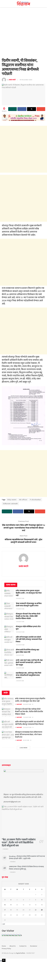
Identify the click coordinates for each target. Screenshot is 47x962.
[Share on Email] (41, 109)
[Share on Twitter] (31, 109)
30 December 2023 (26, 79)
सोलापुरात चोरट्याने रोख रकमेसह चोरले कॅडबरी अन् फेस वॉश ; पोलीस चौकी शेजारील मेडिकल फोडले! (28, 616)
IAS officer (23, 499)
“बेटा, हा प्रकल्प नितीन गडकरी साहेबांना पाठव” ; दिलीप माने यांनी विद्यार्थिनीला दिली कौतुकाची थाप (18, 843)
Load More (23, 748)
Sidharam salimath (10, 503)
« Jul (3, 924)
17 (5, 910)
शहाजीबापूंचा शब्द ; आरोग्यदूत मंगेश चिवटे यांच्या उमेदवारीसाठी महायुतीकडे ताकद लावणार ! (28, 675)
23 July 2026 (26, 740)
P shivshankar (35, 499)
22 (35, 910)
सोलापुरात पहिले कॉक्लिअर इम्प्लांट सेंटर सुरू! (28, 627)
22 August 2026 (27, 704)
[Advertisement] (23, 34)
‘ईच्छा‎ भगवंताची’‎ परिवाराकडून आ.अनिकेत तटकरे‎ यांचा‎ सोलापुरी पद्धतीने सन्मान (29, 604)
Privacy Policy (6, 948)
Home (4, 946)
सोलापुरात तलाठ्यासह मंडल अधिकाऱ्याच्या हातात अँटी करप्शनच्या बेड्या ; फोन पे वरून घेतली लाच (28, 735)
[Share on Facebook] (21, 109)
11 (10, 904)
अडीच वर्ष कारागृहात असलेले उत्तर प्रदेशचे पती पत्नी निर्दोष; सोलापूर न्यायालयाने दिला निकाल (29, 639)
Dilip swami (11, 499)
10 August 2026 (27, 727)
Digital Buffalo (20, 953)
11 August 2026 (27, 717)
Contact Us (23, 946)
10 (5, 904)
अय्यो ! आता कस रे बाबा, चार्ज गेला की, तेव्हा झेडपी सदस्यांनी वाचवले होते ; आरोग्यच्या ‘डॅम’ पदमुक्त (29, 662)
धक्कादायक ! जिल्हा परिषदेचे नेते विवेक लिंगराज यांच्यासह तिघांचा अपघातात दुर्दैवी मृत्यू (26, 867)
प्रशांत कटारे (12, 79)
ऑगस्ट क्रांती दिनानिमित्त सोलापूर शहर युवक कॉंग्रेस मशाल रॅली (27, 651)
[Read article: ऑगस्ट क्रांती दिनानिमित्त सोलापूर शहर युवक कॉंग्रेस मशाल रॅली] (9, 652)
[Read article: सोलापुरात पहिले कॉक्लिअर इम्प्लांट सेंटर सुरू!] (9, 628)
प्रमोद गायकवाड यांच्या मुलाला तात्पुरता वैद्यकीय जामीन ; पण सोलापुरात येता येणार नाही (29, 593)
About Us (13, 946)
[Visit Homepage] (24, 3)
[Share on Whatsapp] (12, 109)
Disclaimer (33, 946)
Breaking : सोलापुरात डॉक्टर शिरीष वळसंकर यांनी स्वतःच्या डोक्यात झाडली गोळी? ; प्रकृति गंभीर (27, 857)
